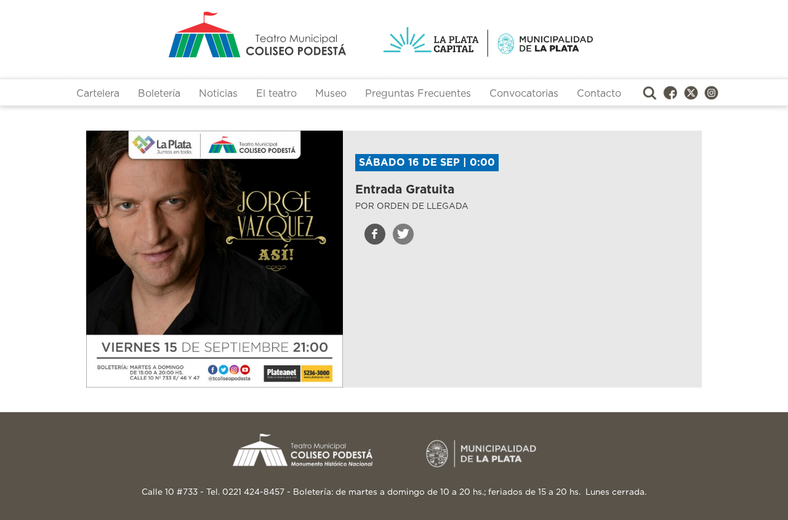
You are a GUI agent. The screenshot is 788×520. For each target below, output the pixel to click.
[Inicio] (209, 34)
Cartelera (97, 94)
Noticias (218, 94)
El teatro (276, 94)
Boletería (159, 94)
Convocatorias (523, 94)
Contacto (599, 94)
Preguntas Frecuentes (418, 94)
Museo (331, 94)
